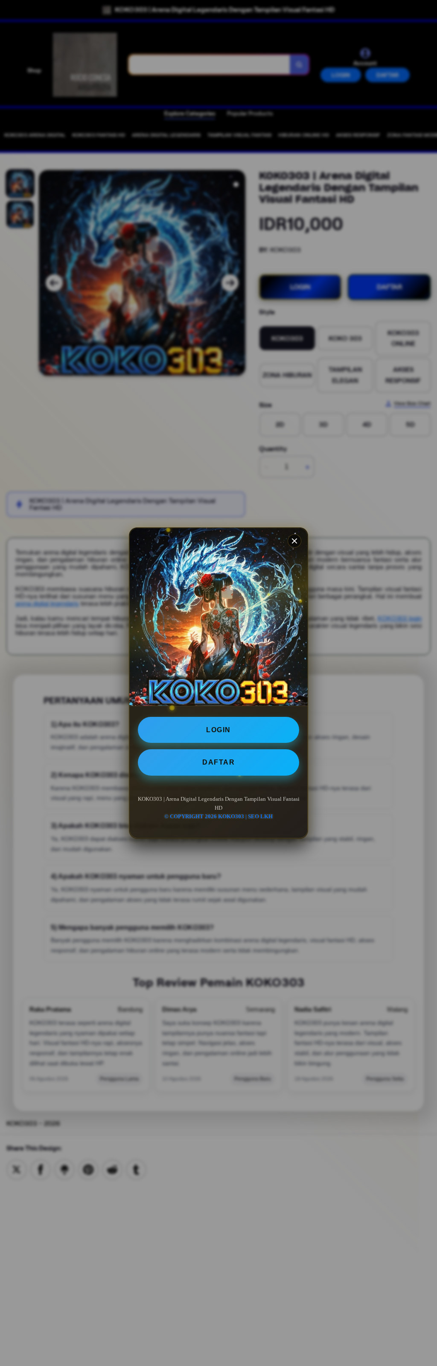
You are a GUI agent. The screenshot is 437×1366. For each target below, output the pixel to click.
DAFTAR (218, 762)
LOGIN (218, 729)
